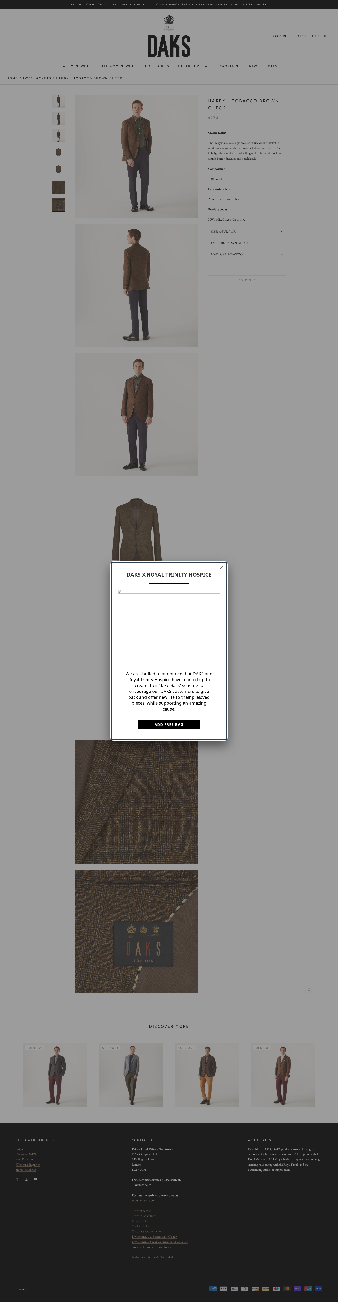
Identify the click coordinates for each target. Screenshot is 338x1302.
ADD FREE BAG (169, 724)
